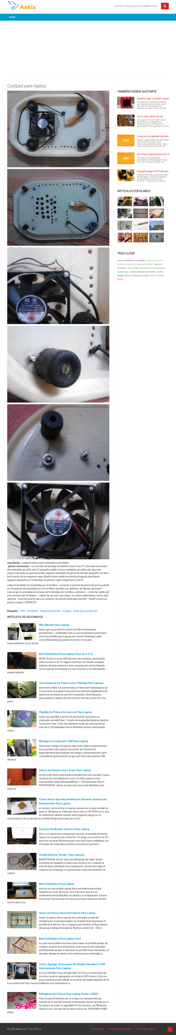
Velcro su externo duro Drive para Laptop (65, 770)
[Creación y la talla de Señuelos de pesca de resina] (125, 140)
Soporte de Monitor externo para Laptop (64, 829)
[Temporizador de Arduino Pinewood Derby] (125, 201)
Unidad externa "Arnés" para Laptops (62, 854)
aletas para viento (154, 260)
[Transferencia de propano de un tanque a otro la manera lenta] (125, 213)
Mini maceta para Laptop (54, 624)
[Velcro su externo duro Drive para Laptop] (21, 777)
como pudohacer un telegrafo (131, 260)
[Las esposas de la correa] (140, 213)
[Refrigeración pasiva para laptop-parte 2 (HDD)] (21, 1001)
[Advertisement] (88, 46)
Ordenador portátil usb (85, 611)
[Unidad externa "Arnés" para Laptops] (21, 862)
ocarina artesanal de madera (142, 272)
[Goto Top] (170, 1029)
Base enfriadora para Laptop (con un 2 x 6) (66, 654)
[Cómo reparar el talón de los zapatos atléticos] (156, 201)
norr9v (160, 272)
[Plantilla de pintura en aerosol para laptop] (21, 719)
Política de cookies (145, 1029)
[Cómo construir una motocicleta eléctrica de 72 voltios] (140, 201)
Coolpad (66, 611)
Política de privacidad (120, 1029)
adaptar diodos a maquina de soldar (133, 275)
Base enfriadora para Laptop (56, 883)
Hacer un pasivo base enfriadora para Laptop (67, 913)
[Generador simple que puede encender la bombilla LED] (156, 237)
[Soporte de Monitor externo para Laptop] (21, 836)
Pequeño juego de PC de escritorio (155, 171)
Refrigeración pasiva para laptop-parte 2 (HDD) (68, 993)
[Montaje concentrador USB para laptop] (21, 748)
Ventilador (32, 611)
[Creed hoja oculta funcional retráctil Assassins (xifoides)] (140, 225)
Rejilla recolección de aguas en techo (134, 264)
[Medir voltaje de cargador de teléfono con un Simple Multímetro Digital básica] (125, 237)
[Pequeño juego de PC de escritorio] (125, 175)
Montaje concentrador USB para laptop (63, 741)
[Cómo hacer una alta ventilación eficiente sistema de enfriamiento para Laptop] (21, 806)
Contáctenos (98, 1029)
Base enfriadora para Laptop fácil (60, 938)
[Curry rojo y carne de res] (125, 120)
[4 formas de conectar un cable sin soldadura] (140, 237)
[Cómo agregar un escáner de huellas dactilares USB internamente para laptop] (21, 971)
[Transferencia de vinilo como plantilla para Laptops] (21, 690)
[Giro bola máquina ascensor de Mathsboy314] (125, 158)
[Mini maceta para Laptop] (21, 632)
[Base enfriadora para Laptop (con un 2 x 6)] (21, 661)
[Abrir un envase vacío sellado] (156, 213)
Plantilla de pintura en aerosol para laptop (65, 712)
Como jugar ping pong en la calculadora (146, 268)
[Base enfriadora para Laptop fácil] (21, 946)
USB (22, 611)
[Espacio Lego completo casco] (125, 102)
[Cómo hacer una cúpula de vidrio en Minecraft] (156, 225)
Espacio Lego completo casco (153, 98)
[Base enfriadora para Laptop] (21, 891)
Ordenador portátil (50, 611)
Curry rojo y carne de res (150, 116)
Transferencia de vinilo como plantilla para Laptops (71, 683)
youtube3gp (122, 272)
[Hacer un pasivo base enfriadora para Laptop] (21, 920)
